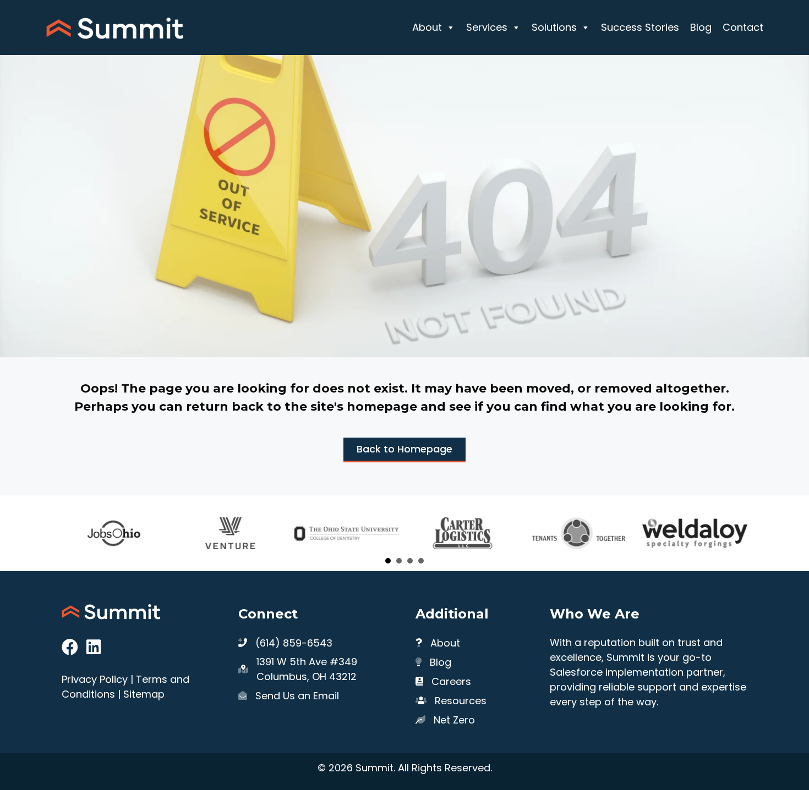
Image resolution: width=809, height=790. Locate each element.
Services (486, 27)
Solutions (554, 27)
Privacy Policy (95, 679)
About (427, 27)
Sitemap (144, 694)
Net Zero (454, 720)
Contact (743, 27)
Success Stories (640, 27)
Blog (701, 27)
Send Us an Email (297, 696)
